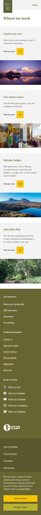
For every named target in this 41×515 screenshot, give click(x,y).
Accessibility (8, 461)
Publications (8, 364)
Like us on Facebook (16, 393)
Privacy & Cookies (10, 454)
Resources (7, 370)
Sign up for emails (10, 345)
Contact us (7, 339)
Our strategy (8, 322)
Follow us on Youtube (17, 399)
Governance (8, 316)
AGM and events (10, 310)
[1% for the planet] (11, 427)
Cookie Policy (24, 489)
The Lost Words (9, 358)
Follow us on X (14, 387)
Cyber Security (8, 468)
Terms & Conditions (10, 447)
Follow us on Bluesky (17, 411)
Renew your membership (13, 304)
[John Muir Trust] (7, 6)
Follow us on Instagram (17, 405)
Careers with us (10, 351)
